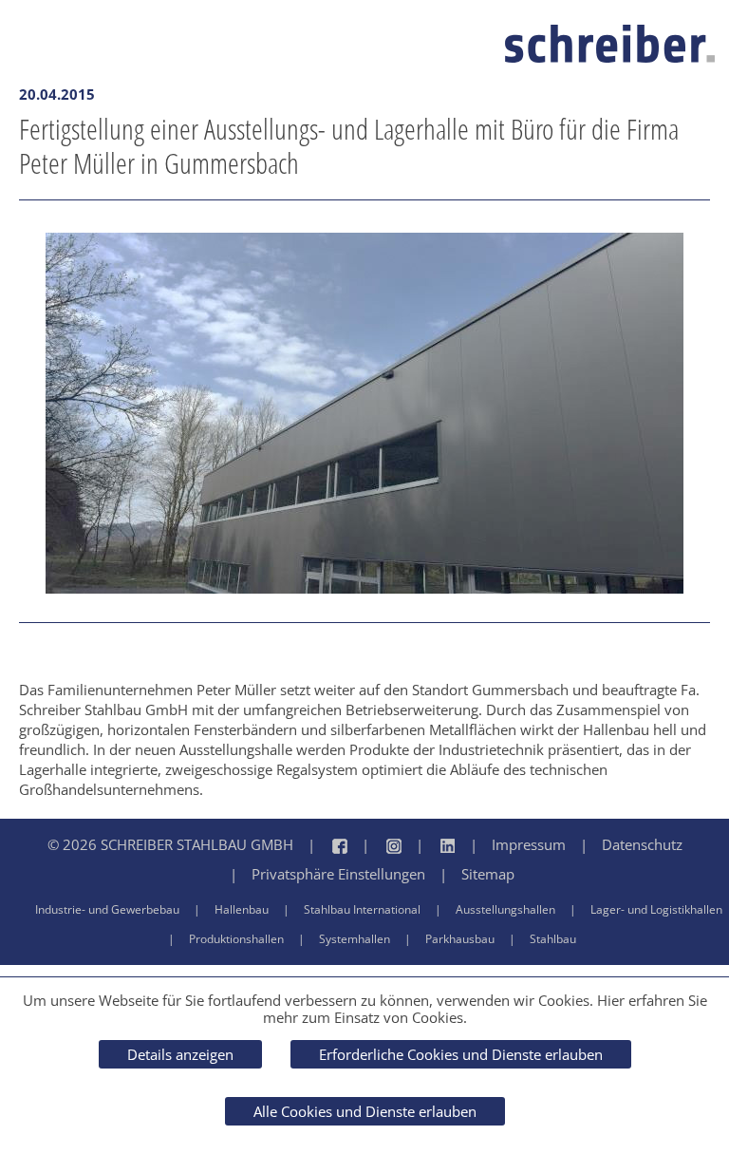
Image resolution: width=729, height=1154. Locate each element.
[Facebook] (320, 845)
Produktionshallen (236, 939)
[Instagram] (374, 845)
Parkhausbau (460, 939)
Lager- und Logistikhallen (656, 909)
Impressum (529, 844)
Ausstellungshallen (505, 909)
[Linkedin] (429, 845)
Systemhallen (354, 939)
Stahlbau (553, 939)
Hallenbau (242, 909)
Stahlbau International (362, 909)
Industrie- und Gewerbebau (107, 909)
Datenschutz (642, 844)
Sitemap (487, 873)
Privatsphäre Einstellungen (338, 873)
